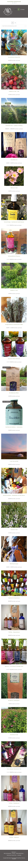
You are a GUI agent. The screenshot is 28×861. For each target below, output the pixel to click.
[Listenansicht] (15, 23)
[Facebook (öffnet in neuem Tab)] (12, 3)
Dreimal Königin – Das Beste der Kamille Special (14, 221)
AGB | (5, 853)
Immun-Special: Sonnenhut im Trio (14, 768)
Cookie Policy (13, 855)
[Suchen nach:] (26, 9)
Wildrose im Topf (14, 187)
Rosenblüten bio (14, 159)
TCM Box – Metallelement (14, 803)
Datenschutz (9, 855)
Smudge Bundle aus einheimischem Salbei (14, 324)
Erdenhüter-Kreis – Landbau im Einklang (14, 125)
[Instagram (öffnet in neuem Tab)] (14, 3)
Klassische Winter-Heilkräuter (14, 358)
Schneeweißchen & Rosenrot (14, 256)
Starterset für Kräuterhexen (14, 597)
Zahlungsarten (8, 853)
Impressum (14, 852)
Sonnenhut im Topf (14, 734)
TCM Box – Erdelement (14, 837)
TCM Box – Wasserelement (14, 632)
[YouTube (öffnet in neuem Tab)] (15, 3)
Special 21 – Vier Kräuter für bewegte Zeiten (14, 666)
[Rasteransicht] (12, 23)
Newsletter (19, 855)
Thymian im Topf (14, 529)
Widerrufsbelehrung (19, 853)
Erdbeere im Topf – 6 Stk (14, 91)
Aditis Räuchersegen (14, 563)
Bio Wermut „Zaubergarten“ (14, 700)
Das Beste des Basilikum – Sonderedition (14, 427)
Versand (13, 853)
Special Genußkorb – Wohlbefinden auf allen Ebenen (14, 495)
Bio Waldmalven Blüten (14, 392)
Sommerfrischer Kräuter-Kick (14, 57)
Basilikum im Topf (14, 290)
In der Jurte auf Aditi (14, 461)
